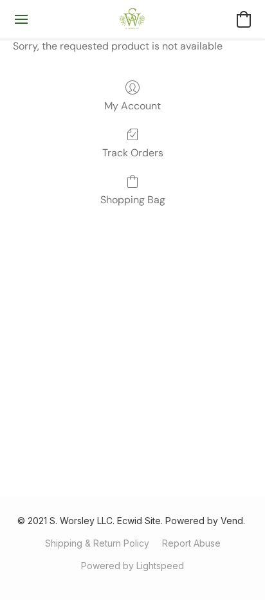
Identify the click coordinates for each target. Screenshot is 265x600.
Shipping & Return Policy (97, 543)
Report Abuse (191, 543)
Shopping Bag (132, 199)
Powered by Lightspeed (132, 565)
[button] (133, 19)
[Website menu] (21, 19)
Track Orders (132, 152)
